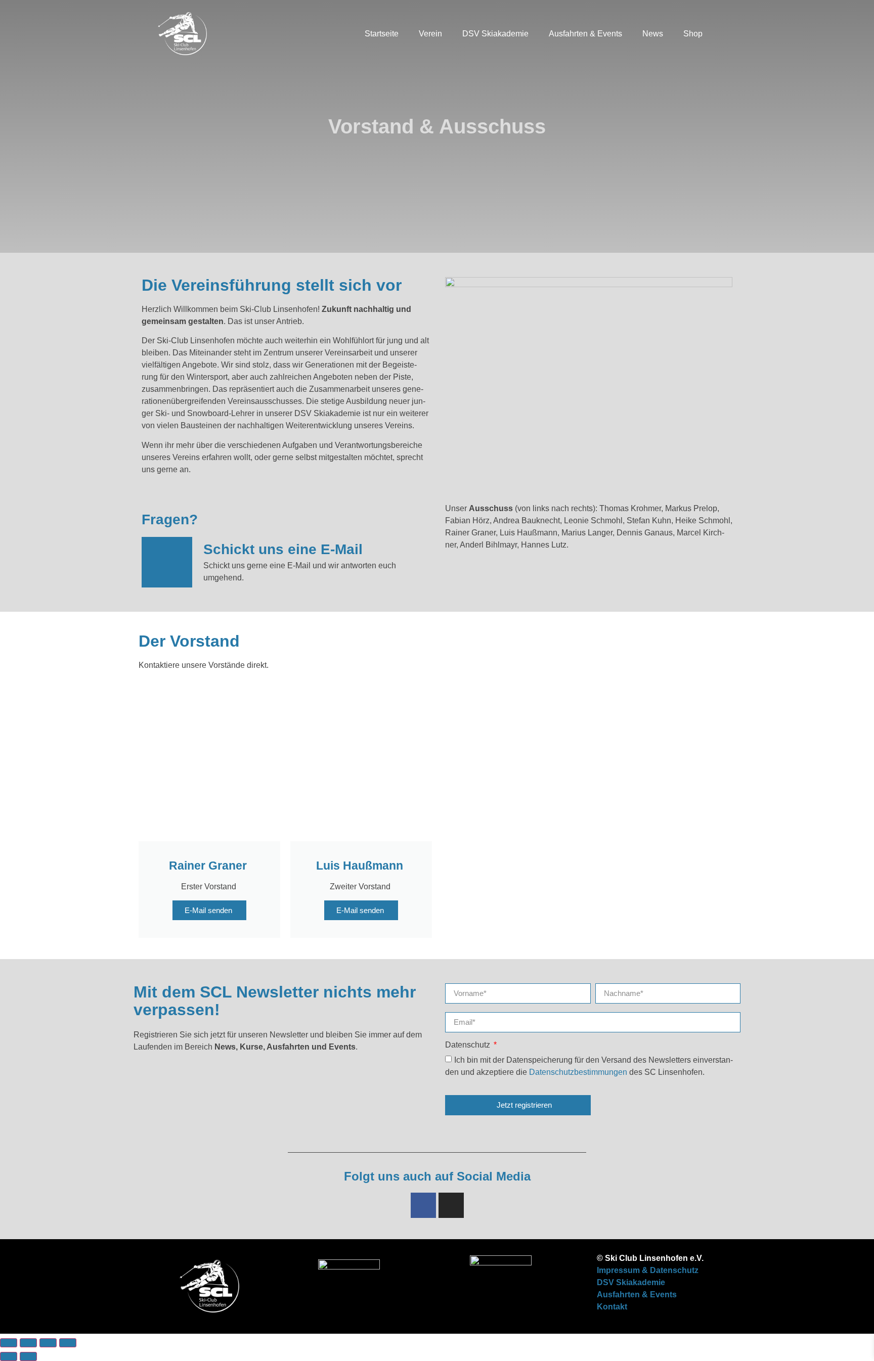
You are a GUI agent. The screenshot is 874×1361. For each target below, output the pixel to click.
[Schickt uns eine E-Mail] (167, 562)
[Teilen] (48, 1342)
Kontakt (612, 1306)
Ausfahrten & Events (585, 33)
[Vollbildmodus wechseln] (28, 1342)
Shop (693, 33)
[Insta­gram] (451, 1205)
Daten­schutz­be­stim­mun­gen (579, 1071)
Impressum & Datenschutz (647, 1270)
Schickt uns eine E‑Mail (283, 549)
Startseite (382, 33)
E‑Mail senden (209, 910)
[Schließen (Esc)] (67, 1342)
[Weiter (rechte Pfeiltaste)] (28, 1356)
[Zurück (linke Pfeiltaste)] (8, 1356)
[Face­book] (423, 1205)
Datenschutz (468, 1045)
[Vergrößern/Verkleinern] (8, 1342)
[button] (723, 34)
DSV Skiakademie (495, 33)
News (652, 33)
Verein (430, 33)
